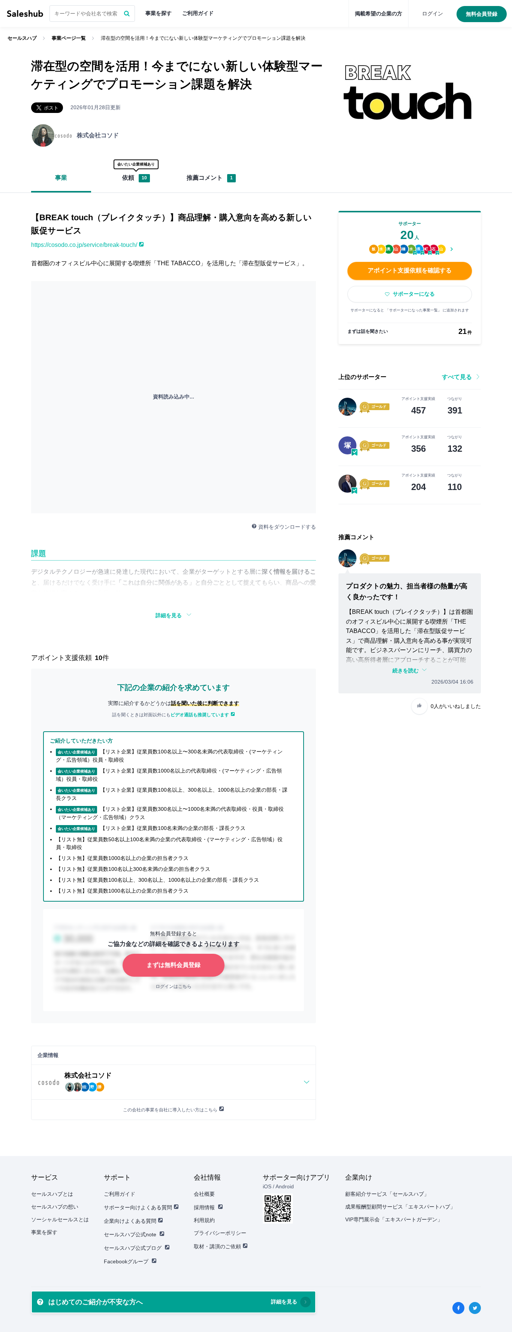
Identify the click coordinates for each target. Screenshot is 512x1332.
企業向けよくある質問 (130, 1221)
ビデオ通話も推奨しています (200, 714)
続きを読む (405, 671)
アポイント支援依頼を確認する (410, 270)
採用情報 (204, 1207)
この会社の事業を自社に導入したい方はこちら (170, 1110)
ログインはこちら (174, 986)
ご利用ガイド (198, 13)
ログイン (432, 14)
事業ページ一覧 (69, 38)
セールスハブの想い (54, 1207)
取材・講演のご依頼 (217, 1246)
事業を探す (158, 13)
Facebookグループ (126, 1261)
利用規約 (204, 1220)
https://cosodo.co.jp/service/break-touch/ (84, 245)
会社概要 (204, 1194)
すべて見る (457, 377)
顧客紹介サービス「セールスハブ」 (387, 1194)
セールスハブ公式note (130, 1234)
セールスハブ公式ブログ (133, 1248)
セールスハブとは (52, 1194)
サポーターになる (414, 294)
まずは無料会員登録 (174, 965)
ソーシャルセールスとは (60, 1219)
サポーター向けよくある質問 (138, 1207)
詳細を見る (169, 615)
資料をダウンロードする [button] (287, 527)
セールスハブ (25, 13)
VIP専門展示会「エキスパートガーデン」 (394, 1219)
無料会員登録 (481, 14)
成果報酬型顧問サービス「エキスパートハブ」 (400, 1207)
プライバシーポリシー (220, 1233)
